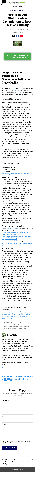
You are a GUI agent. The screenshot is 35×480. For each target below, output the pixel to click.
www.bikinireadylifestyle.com (12, 241)
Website (4, 433)
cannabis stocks (13, 325)
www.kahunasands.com (10, 243)
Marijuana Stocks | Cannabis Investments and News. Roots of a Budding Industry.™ (15, 462)
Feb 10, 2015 (24, 29)
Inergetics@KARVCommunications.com (15, 174)
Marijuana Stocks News (17, 10)
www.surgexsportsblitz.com (11, 237)
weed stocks (22, 328)
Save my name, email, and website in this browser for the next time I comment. (17, 442)
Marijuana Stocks (13, 326)
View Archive (7, 368)
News (9, 328)
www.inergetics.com (12, 228)
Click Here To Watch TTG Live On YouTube (17, 56)
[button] (13, 36)
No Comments (18, 32)
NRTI (17, 90)
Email (4, 425)
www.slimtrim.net (11, 239)
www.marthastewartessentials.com (16, 232)
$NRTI (6, 323)
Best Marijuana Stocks (15, 323)
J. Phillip (13, 29)
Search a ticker (17, 6)
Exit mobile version (17, 469)
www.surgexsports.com (10, 234)
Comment (5, 400)
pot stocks (15, 328)
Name (4, 417)
